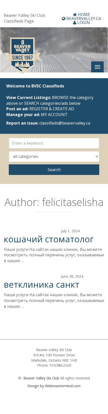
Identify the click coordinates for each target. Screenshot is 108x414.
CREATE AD (63, 109)
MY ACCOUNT (54, 114)
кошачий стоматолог (49, 239)
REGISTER (38, 109)
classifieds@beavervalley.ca (64, 123)
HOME (83, 15)
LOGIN (83, 23)
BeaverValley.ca (83, 19)
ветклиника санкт (41, 284)
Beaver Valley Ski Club (40, 378)
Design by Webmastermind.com (54, 385)
